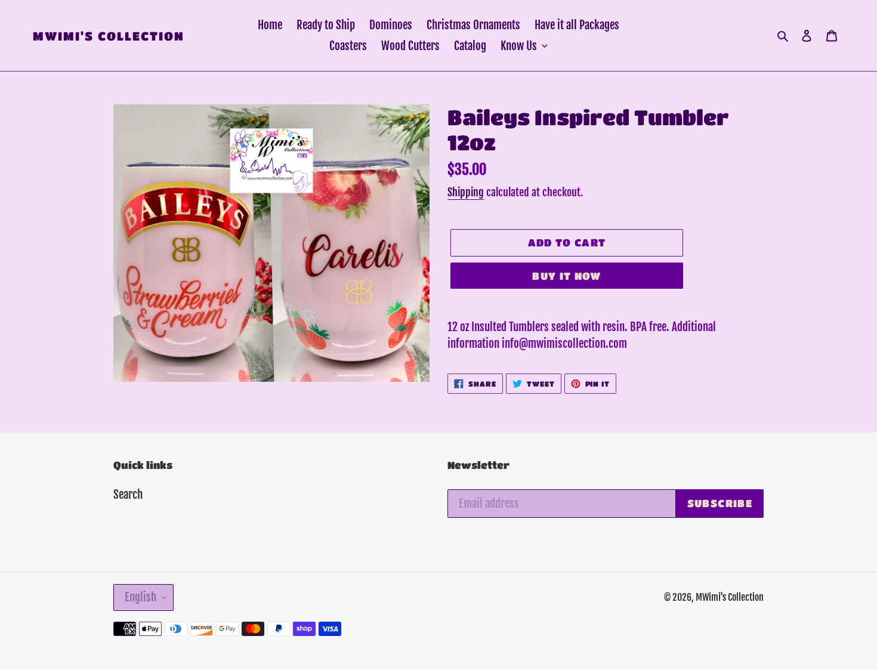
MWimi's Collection (108, 35)
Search (128, 494)
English (140, 597)
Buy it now (566, 276)
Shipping (465, 192)
